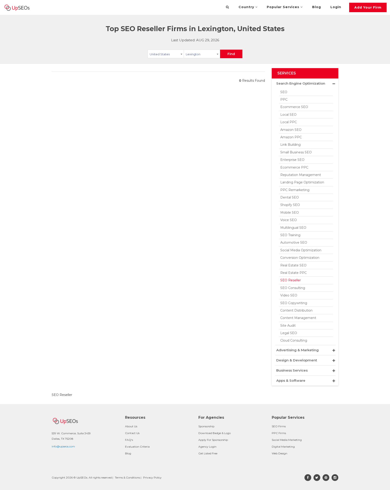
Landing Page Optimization (302, 182)
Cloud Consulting (293, 340)
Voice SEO (288, 220)
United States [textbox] (160, 54)
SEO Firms (279, 426)
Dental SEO (289, 197)
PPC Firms (279, 433)
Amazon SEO (291, 130)
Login (335, 7)
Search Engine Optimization (300, 83)
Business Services (292, 370)
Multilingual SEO (293, 228)
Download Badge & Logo (214, 433)
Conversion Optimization (299, 258)
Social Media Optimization (300, 250)
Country (247, 7)
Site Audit (288, 326)
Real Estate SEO (293, 265)
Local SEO (288, 115)
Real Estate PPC (293, 273)
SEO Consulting (292, 288)
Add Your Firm (367, 7)
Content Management (298, 318)
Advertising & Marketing (297, 350)
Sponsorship (206, 426)
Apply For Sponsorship (213, 439)
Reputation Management (300, 175)
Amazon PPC (291, 137)
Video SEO (288, 295)
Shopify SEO (290, 205)
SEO (283, 92)
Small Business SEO (296, 152)
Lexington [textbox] (193, 54)
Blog (316, 7)
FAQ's (129, 439)
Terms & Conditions (127, 477)
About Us (131, 426)
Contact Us (132, 433)
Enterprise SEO (292, 160)
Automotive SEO (293, 242)
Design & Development (296, 360)
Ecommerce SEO (294, 107)
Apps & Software (290, 380)
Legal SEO (288, 333)
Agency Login (207, 446)
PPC (284, 99)
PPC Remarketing (294, 190)
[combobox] (166, 55)
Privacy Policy (152, 477)
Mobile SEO (289, 212)
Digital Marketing (283, 446)
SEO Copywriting (293, 303)
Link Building (290, 145)
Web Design (279, 453)
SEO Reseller (290, 280)
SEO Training (290, 235)
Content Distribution (296, 310)
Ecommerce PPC (294, 167)
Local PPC (288, 122)
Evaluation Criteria (137, 446)
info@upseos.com (63, 446)
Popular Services (283, 7)
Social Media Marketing (287, 439)
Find (231, 54)
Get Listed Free (207, 453)
